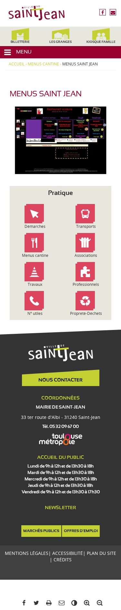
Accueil (17, 64)
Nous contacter (60, 380)
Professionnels (86, 284)
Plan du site (101, 553)
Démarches (35, 226)
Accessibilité (67, 553)
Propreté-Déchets (86, 313)
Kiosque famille (101, 42)
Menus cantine (43, 64)
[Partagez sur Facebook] (22, 603)
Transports (86, 226)
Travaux (35, 284)
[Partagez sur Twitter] (35, 603)
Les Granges (60, 42)
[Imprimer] (48, 603)
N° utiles (35, 313)
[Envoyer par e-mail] (60, 603)
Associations (86, 255)
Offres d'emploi (81, 531)
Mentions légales (26, 553)
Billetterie (20, 42)
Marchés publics (41, 531)
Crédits (63, 560)
